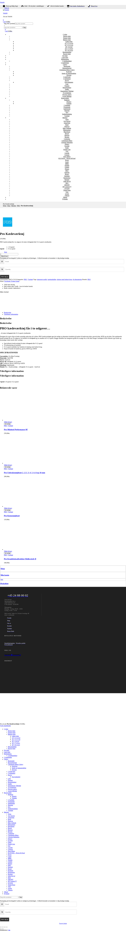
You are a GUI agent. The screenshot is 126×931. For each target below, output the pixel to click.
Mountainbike (67, 52)
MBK (67, 164)
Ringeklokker (67, 87)
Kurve (67, 80)
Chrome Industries (67, 142)
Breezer (67, 135)
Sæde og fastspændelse (69, 73)
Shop (8, 206)
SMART (67, 185)
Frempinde (67, 107)
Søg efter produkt (9, 23)
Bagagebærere (67, 68)
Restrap (67, 179)
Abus (67, 119)
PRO (67, 171)
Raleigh (67, 172)
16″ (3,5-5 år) (69, 45)
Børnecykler (67, 40)
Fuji (67, 151)
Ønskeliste (4, 584)
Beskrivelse (7, 312)
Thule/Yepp (67, 190)
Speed (2, 249)
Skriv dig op (4, 276)
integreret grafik (42, 279)
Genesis (66, 155)
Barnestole (67, 66)
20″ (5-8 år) (69, 47)
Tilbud (65, 197)
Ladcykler (65, 57)
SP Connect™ (67, 187)
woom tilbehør (66, 96)
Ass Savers (66, 121)
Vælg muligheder (5, 726)
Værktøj (66, 116)
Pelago (67, 169)
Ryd (5, 252)
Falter (67, 148)
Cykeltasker (67, 79)
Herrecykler (67, 36)
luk (9, 930)
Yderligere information (11, 314)
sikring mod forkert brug (64, 279)
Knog (67, 160)
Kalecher (69, 71)
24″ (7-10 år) (69, 48)
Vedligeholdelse (67, 114)
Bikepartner (67, 130)
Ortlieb (67, 167)
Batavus (66, 126)
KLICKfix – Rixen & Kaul (66, 158)
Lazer (67, 162)
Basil (67, 125)
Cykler (65, 34)
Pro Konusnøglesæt (12, 516)
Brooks (67, 137)
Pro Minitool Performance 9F (16, 430)
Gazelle (67, 153)
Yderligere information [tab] (12, 371)
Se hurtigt (7, 424)
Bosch (67, 133)
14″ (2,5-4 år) (69, 43)
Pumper (67, 86)
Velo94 (2, 2)
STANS (66, 188)
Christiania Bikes (67, 141)
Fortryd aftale (63, 923)
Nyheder (65, 199)
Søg (24, 27)
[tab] (65, 312)
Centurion (67, 139)
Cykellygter (67, 77)
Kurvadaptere (69, 82)
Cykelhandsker (67, 61)
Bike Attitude (67, 128)
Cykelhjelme (65, 63)
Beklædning (65, 59)
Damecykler (67, 38)
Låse (66, 84)
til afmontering (77, 279)
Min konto (5, 575)
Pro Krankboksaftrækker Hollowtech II (20, 559)
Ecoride (67, 146)
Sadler (67, 89)
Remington (66, 178)
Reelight (67, 176)
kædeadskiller (52, 279)
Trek (67, 192)
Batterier (67, 100)
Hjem (4, 206)
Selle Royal (67, 181)
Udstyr (65, 64)
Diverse (69, 75)
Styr (67, 112)
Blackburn (67, 132)
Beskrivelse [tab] (6, 318)
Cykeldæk (67, 105)
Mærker (65, 118)
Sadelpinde (66, 109)
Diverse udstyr (66, 94)
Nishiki (67, 165)
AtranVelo (67, 123)
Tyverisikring (67, 93)
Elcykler (65, 56)
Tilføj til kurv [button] (8, 422)
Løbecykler (68, 41)
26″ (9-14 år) (69, 50)
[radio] (11, 247)
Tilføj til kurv (4, 256)
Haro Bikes (66, 156)
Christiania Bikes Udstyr (67, 70)
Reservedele (65, 98)
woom (67, 194)
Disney (67, 144)
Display (69, 102)
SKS (66, 183)
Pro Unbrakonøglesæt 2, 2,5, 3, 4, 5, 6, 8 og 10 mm (24, 473)
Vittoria (67, 195)
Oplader (68, 103)
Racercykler (67, 54)
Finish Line (66, 149)
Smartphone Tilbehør (67, 91)
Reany (67, 174)
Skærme (66, 110)
